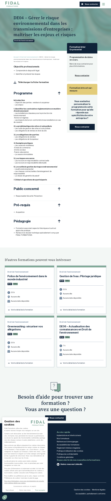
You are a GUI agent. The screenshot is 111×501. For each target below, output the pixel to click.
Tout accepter (40, 490)
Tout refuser (10, 490)
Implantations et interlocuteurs (69, 435)
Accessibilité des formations (68, 445)
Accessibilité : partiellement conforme (90, 494)
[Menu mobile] (103, 4)
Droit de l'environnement (23, 41)
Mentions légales (98, 490)
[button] (4, 497)
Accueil (16, 57)
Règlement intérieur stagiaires (68, 448)
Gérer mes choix (25, 490)
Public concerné (26, 189)
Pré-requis (22, 205)
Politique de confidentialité (67, 454)
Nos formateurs (63, 438)
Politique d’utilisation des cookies (70, 451)
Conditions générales (65, 457)
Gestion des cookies (82, 490)
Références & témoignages (67, 442)
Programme (23, 93)
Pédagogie (22, 221)
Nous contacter (82, 127)
